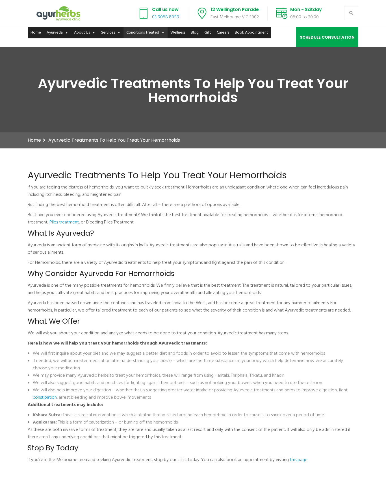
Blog (195, 32)
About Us (82, 32)
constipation (45, 397)
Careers (223, 32)
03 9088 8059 (165, 17)
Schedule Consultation (327, 37)
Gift (207, 32)
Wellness (177, 32)
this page (298, 460)
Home (36, 32)
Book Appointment (251, 32)
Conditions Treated (142, 32)
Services (108, 32)
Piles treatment (64, 222)
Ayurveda (55, 32)
